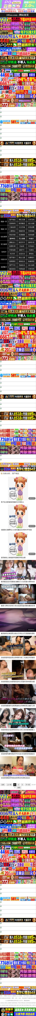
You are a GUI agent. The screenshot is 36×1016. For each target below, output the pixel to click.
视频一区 (4, 221)
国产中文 (12, 265)
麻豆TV (21, 250)
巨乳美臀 (31, 227)
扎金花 (22, 246)
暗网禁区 (12, 261)
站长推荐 (4, 236)
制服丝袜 (22, 231)
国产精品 (12, 219)
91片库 (12, 254)
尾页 (19, 787)
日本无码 (31, 219)
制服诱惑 (31, 261)
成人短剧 (31, 265)
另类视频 (31, 231)
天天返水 (31, 246)
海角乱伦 (22, 261)
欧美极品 (22, 223)
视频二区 (4, 229)
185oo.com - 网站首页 (17, 15)
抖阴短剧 (22, 269)
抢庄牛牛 (22, 242)
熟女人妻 (22, 257)
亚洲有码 (12, 223)
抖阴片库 (4, 259)
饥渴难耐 (22, 235)
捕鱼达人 (12, 242)
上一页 (9, 784)
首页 (3, 784)
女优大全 (22, 254)
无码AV (3, 252)
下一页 (28, 784)
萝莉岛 (31, 254)
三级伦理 (12, 227)
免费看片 (4, 267)
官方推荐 (4, 244)
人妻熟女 (12, 231)
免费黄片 (31, 257)
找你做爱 (31, 235)
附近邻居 (12, 235)
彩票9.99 (12, 246)
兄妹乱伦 (22, 265)
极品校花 (12, 269)
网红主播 (22, 219)
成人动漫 (31, 223)
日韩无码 (31, 269)
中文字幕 (22, 227)
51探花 (31, 250)
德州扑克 (31, 242)
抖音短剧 (12, 250)
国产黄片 (12, 257)
